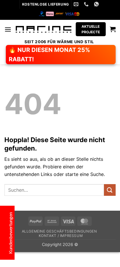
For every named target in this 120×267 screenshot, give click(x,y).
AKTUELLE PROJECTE (91, 29)
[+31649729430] (87, 4)
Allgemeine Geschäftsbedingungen (59, 231)
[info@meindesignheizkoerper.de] (77, 4)
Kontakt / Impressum (61, 235)
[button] (7, 29)
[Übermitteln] (110, 190)
